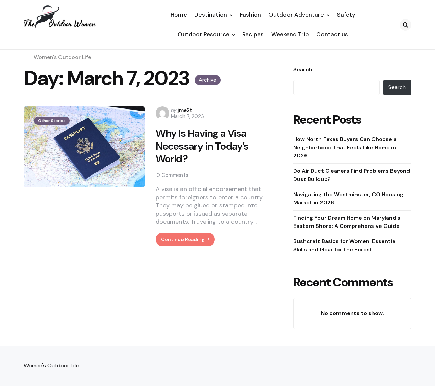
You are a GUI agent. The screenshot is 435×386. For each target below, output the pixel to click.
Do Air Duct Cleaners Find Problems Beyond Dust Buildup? (351, 174)
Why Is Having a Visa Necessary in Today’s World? (202, 146)
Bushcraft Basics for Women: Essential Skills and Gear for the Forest (345, 245)
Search (302, 70)
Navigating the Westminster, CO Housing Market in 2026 (348, 198)
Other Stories (52, 120)
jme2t (185, 110)
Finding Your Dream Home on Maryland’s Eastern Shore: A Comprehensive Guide (346, 221)
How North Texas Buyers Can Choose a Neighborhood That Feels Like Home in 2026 (345, 147)
